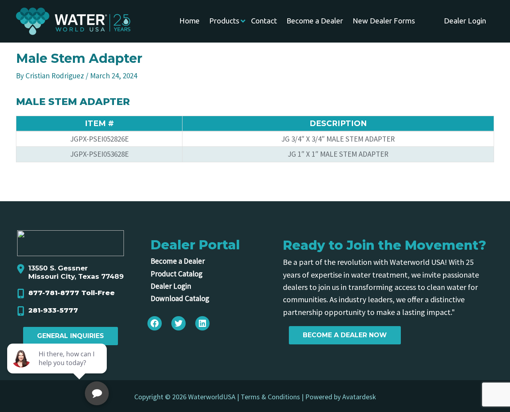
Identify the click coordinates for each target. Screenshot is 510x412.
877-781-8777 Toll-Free (71, 293)
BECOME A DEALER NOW (345, 335)
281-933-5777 (53, 310)
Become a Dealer (178, 261)
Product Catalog (176, 273)
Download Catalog (180, 298)
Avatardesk (359, 396)
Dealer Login (171, 286)
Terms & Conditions (270, 396)
